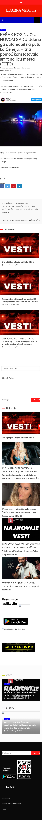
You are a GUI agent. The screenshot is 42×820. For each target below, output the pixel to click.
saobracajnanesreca (9, 179)
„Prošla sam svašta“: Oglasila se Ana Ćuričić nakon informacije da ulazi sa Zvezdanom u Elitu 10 (19, 512)
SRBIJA (3, 30)
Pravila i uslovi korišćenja (11, 803)
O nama (5, 809)
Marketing (6, 798)
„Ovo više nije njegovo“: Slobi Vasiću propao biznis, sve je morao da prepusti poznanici (20, 586)
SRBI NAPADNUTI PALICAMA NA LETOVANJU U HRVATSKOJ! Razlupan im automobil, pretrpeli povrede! (19, 341)
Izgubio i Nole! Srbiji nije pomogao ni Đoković (20, 220)
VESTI (9, 675)
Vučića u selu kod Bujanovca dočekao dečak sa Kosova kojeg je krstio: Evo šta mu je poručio (20, 725)
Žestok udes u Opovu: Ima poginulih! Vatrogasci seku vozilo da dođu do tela (20, 300)
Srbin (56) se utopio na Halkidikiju (18, 262)
